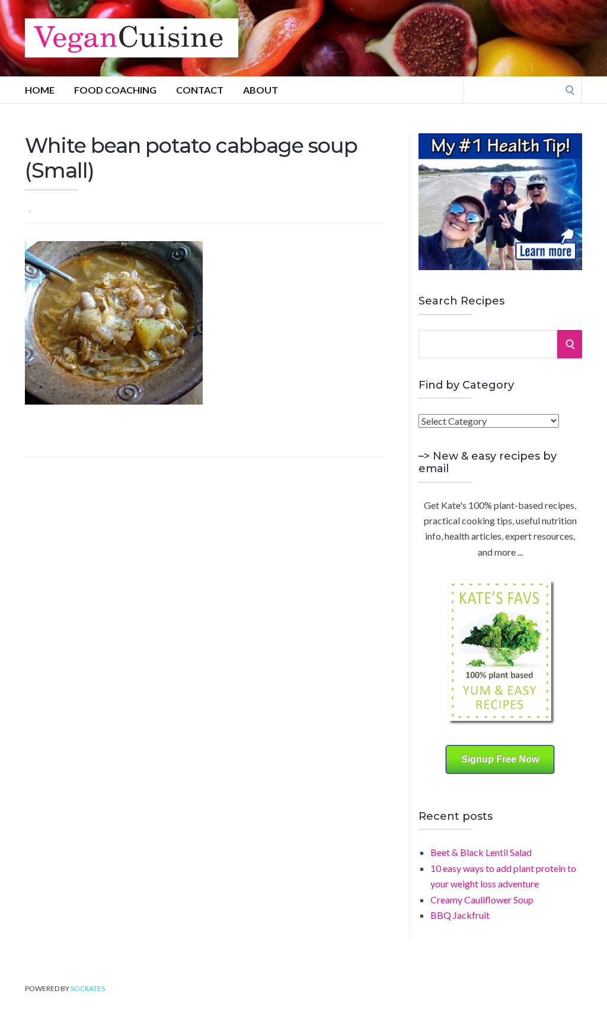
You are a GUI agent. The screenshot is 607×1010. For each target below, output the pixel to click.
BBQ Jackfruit (460, 915)
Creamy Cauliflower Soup (481, 899)
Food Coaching (115, 89)
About (260, 89)
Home (40, 89)
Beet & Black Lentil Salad (481, 852)
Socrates (88, 988)
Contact (199, 89)
